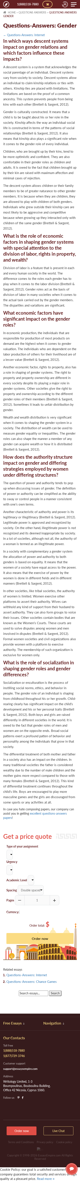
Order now (22, 1131)
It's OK (14, 1188)
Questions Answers (32, 12)
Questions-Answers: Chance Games (31, 981)
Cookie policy (64, 1142)
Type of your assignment (22, 846)
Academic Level (16, 880)
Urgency (11, 862)
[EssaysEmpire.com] (6, 4)
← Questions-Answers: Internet (24, 35)
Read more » (45, 1179)
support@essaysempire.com (20, 1068)
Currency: (12, 912)
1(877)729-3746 (14, 1056)
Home (11, 12)
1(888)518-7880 (28, 4)
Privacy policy (45, 1142)
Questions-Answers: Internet (26, 975)
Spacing (11, 890)
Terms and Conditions (21, 1142)
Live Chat (71, 1169)
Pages (10, 900)
